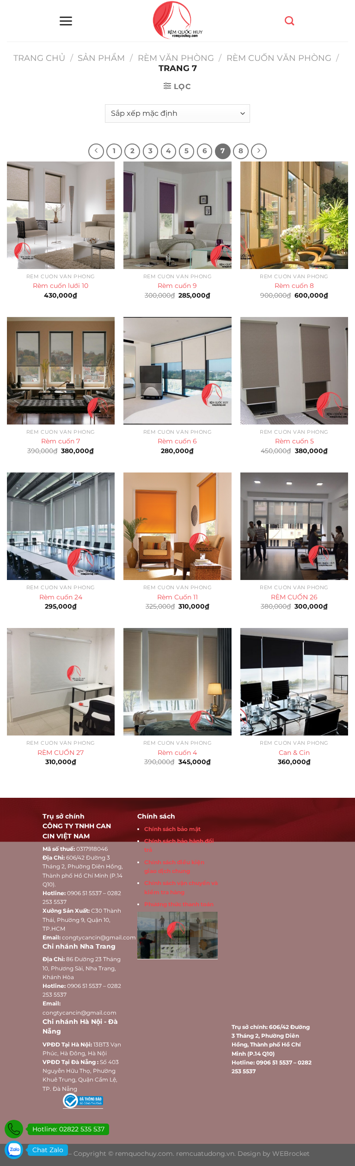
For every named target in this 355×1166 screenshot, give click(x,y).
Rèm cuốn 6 (177, 441)
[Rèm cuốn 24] (61, 526)
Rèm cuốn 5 (294, 441)
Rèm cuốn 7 (60, 441)
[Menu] (65, 21)
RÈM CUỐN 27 (60, 752)
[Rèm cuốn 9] (177, 215)
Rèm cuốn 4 (177, 752)
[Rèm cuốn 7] (61, 371)
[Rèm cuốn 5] (294, 371)
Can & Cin (294, 752)
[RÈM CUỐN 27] (61, 681)
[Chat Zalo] (14, 1150)
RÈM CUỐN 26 (294, 597)
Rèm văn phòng (176, 58)
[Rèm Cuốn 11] (177, 526)
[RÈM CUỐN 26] (294, 526)
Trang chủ (39, 58)
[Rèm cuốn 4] (177, 681)
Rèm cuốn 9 (177, 285)
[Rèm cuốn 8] (294, 215)
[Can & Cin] (294, 681)
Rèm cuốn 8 (294, 285)
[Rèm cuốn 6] (177, 371)
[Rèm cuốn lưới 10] (61, 215)
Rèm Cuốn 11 (177, 597)
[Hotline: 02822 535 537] (14, 1129)
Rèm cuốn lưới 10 (60, 285)
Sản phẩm (101, 58)
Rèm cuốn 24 (60, 597)
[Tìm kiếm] (289, 21)
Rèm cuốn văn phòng (278, 58)
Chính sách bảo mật (172, 828)
